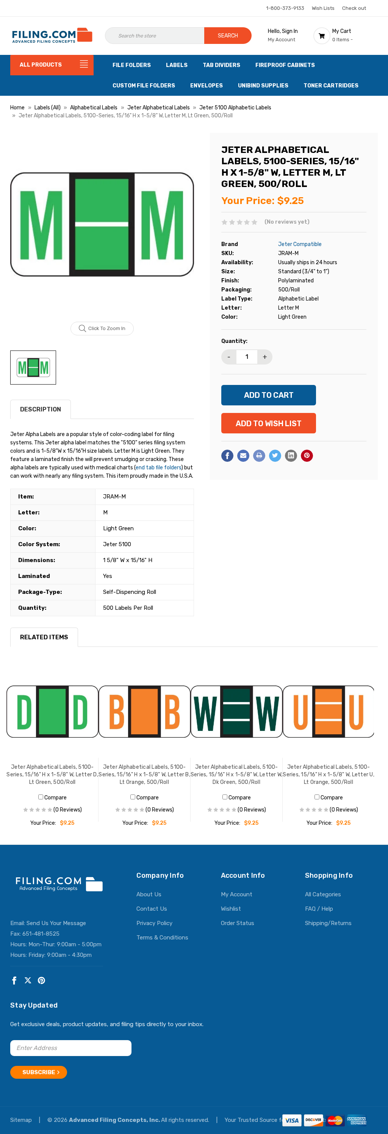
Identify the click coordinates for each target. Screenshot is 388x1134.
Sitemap (21, 1120)
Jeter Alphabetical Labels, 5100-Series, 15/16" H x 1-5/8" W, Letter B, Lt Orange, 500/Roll (144, 774)
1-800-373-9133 (285, 8)
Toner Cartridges (331, 86)
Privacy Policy (154, 923)
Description (40, 409)
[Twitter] (275, 456)
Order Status (237, 923)
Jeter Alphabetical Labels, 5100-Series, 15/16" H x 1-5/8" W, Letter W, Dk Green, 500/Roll (237, 774)
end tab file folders (158, 467)
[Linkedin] (291, 456)
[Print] (259, 456)
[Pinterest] (307, 456)
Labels (177, 65)
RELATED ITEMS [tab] (44, 637)
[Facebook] (227, 456)
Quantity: (234, 341)
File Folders (132, 65)
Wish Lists (323, 8)
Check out (354, 8)
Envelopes (206, 86)
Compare (55, 797)
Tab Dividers (221, 65)
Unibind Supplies (263, 86)
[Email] (243, 456)
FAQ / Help (319, 908)
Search (228, 36)
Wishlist (231, 908)
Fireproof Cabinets (285, 65)
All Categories (323, 894)
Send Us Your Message (56, 923)
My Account (236, 894)
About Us (148, 894)
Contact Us (151, 908)
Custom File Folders (144, 86)
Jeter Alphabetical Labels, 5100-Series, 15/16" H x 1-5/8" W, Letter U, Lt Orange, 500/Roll (328, 774)
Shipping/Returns (328, 923)
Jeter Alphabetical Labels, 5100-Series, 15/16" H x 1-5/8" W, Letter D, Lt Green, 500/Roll (52, 774)
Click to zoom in (106, 328)
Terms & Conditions (162, 937)
